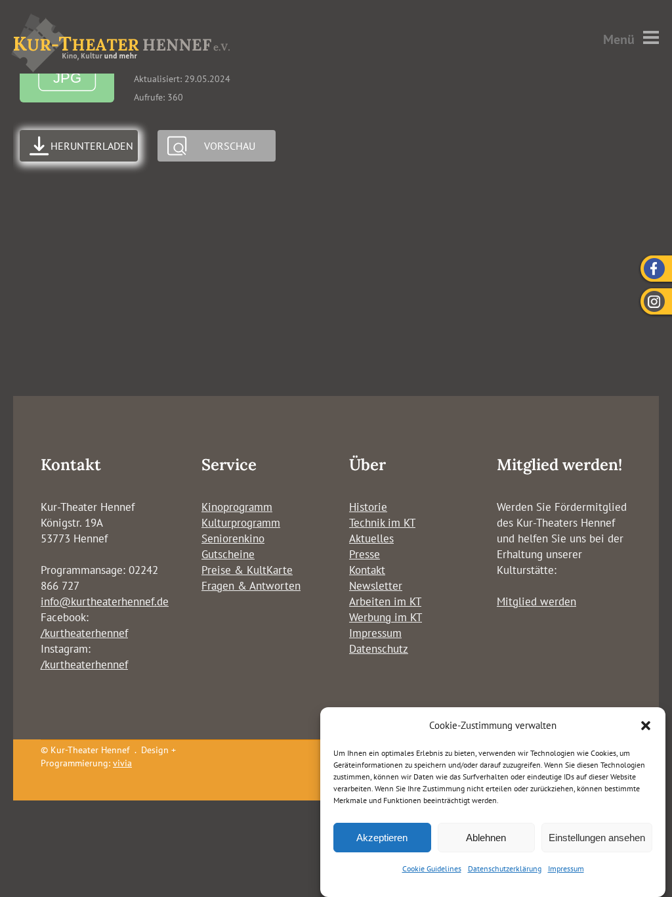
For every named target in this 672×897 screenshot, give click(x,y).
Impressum (566, 868)
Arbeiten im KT (385, 601)
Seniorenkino (232, 538)
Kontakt (367, 570)
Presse (364, 554)
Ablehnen (486, 837)
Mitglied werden (536, 601)
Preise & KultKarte (247, 570)
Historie (368, 507)
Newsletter (375, 586)
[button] (645, 725)
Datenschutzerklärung (504, 868)
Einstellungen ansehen (597, 837)
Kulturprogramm (240, 522)
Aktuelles (371, 538)
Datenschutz (378, 649)
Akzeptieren (382, 837)
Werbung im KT (385, 617)
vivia (122, 763)
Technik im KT (382, 522)
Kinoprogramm (236, 507)
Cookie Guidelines (431, 868)
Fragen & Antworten (251, 586)
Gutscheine (228, 554)
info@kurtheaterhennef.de (105, 601)
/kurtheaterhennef (84, 633)
